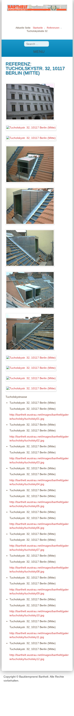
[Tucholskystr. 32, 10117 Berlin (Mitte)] (30, 101)
